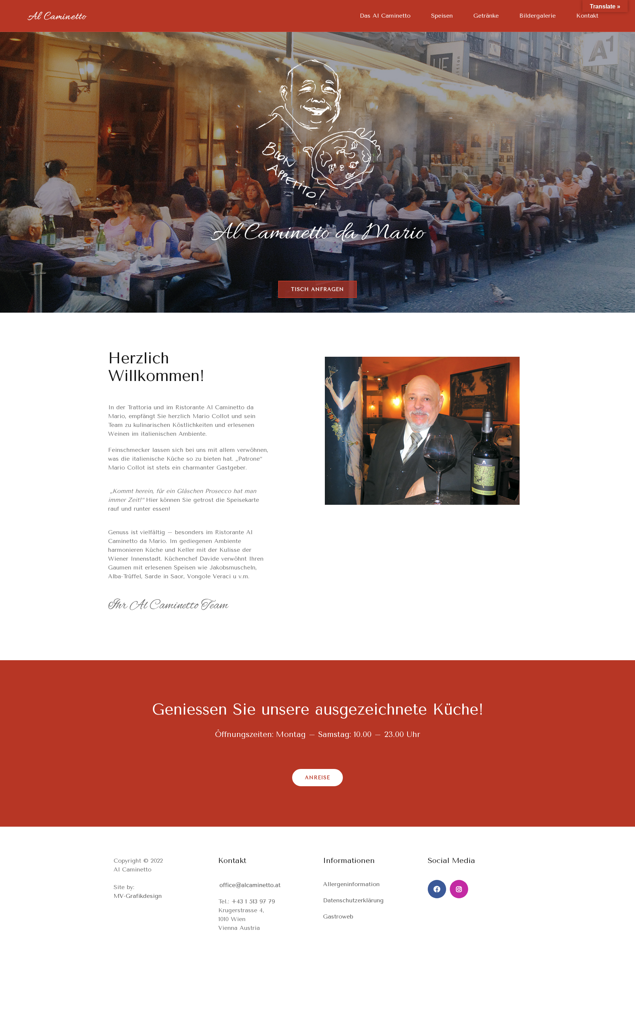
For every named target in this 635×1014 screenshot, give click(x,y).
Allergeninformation (351, 884)
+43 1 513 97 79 (253, 901)
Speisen (442, 15)
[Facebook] (437, 889)
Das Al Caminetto (385, 15)
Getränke (486, 15)
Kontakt (587, 15)
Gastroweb (338, 916)
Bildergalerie (537, 15)
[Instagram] (459, 889)
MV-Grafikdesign (138, 895)
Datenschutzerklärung (353, 900)
